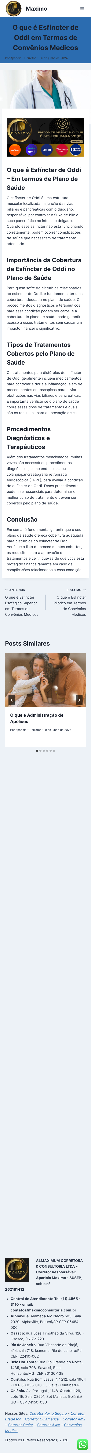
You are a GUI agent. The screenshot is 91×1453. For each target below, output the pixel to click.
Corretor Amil (74, 1419)
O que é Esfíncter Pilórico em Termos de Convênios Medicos (70, 602)
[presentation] (45, 680)
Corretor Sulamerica (42, 1419)
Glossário (45, 19)
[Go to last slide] (11, 700)
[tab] (37, 751)
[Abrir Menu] (82, 8)
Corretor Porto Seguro (48, 1413)
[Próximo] (79, 700)
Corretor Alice (48, 1425)
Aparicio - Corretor (23, 58)
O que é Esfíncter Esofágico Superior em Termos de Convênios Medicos (21, 602)
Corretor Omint (20, 1425)
